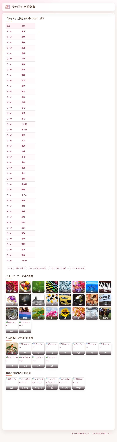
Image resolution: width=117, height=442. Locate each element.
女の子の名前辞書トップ (80, 433)
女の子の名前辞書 (23, 6)
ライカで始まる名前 (37, 268)
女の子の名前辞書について (102, 433)
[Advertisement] (58, 408)
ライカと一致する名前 (16, 268)
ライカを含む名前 (77, 268)
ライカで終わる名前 (58, 268)
